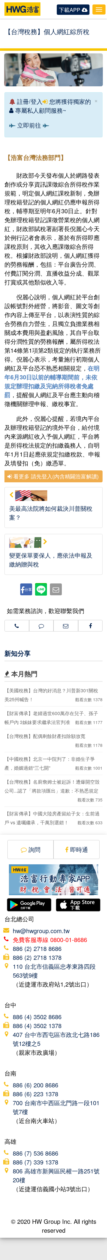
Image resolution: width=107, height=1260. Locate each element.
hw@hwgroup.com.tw (41, 930)
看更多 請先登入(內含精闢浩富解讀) (55, 476)
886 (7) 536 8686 (35, 1153)
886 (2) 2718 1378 (37, 957)
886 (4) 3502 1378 (37, 1025)
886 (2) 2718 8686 (37, 948)
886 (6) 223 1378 (35, 1093)
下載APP (70, 9)
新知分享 (17, 653)
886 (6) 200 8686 (35, 1085)
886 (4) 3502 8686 (37, 1016)
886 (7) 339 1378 (35, 1162)
